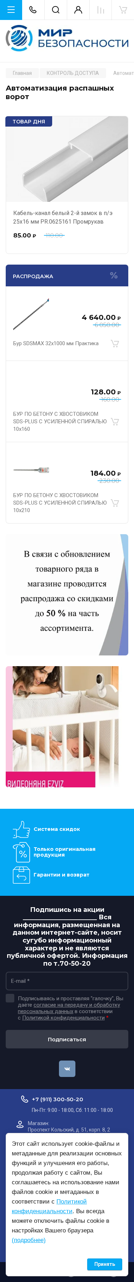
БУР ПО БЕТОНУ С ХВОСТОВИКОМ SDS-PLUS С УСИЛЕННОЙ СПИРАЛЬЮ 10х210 (60, 503)
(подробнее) (29, 1240)
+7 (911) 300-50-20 (57, 1099)
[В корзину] (115, 344)
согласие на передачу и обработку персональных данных (69, 1008)
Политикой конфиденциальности (63, 1018)
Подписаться (67, 1039)
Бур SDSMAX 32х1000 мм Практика (56, 343)
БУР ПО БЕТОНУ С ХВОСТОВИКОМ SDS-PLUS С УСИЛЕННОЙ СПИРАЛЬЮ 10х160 (60, 421)
